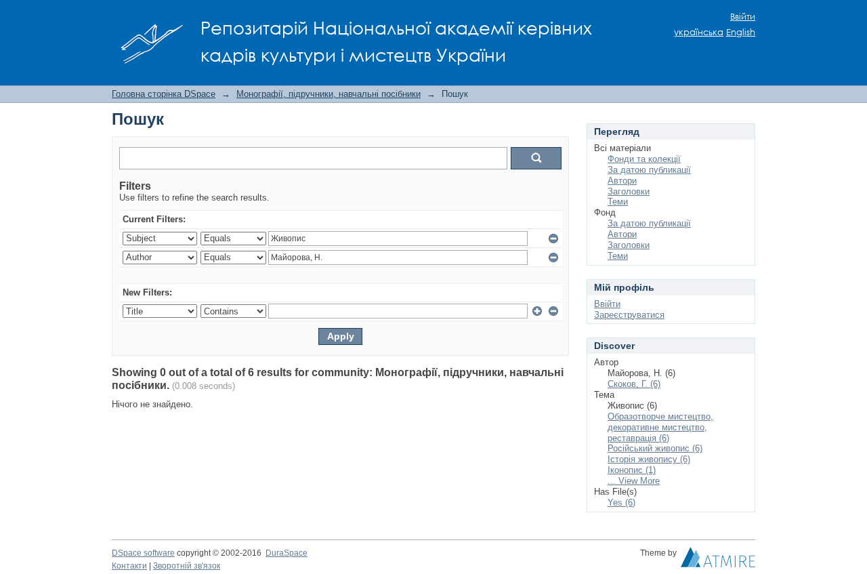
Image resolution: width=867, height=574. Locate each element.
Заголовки (629, 191)
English (740, 32)
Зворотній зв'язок (186, 566)
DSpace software (143, 553)
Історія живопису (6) (649, 459)
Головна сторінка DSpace (163, 94)
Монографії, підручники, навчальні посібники (328, 94)
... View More (634, 481)
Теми (618, 202)
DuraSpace (287, 553)
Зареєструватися (629, 315)
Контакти (129, 566)
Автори (622, 181)
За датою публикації (649, 170)
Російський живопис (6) (655, 448)
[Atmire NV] (718, 560)
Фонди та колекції (644, 159)
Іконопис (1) (632, 470)
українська (698, 32)
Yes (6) (621, 502)
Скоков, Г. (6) (634, 384)
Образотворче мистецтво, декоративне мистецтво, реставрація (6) (660, 427)
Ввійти (742, 16)
